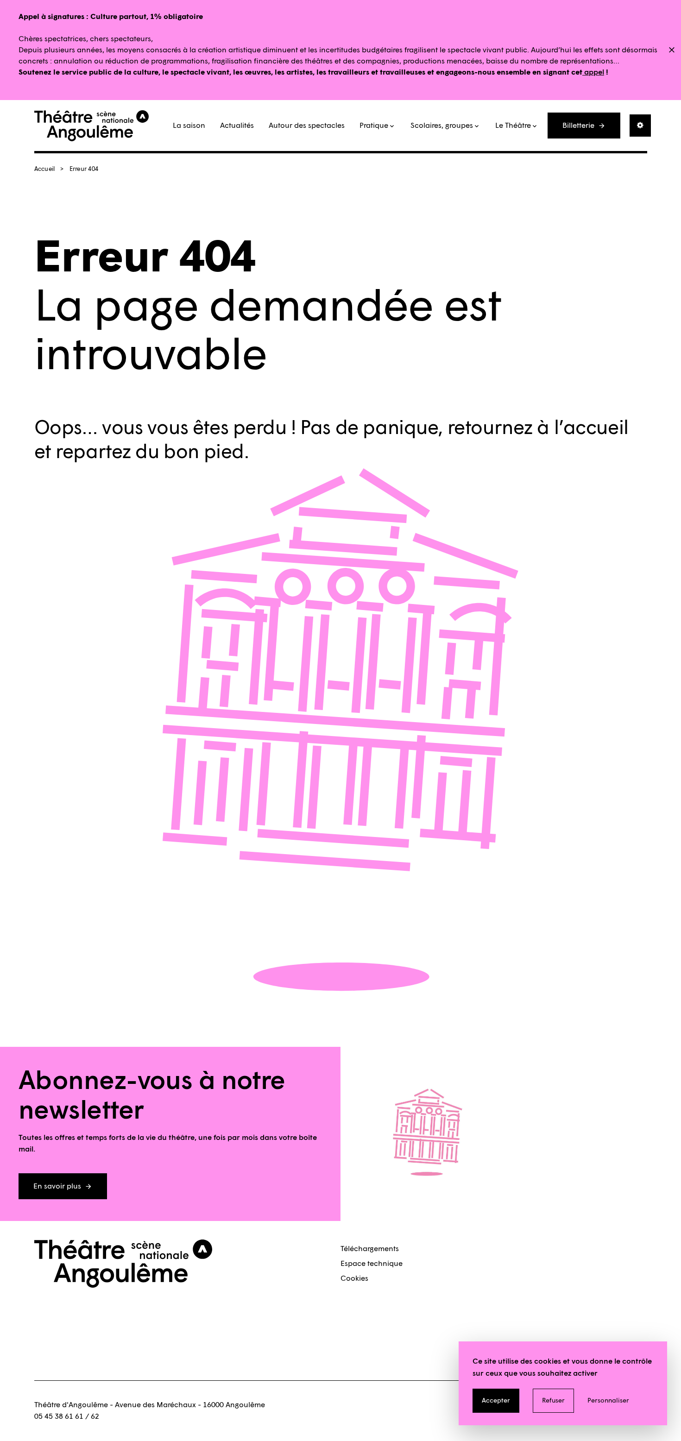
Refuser (553, 1400)
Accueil (44, 168)
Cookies (354, 1278)
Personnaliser (608, 1400)
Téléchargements (369, 1248)
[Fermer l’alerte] (671, 50)
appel (593, 72)
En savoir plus (57, 1186)
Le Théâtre (513, 125)
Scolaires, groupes (441, 125)
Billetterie (578, 125)
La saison (189, 125)
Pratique (373, 125)
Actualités (237, 125)
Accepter (496, 1400)
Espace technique (371, 1263)
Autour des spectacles (307, 125)
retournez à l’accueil (538, 427)
